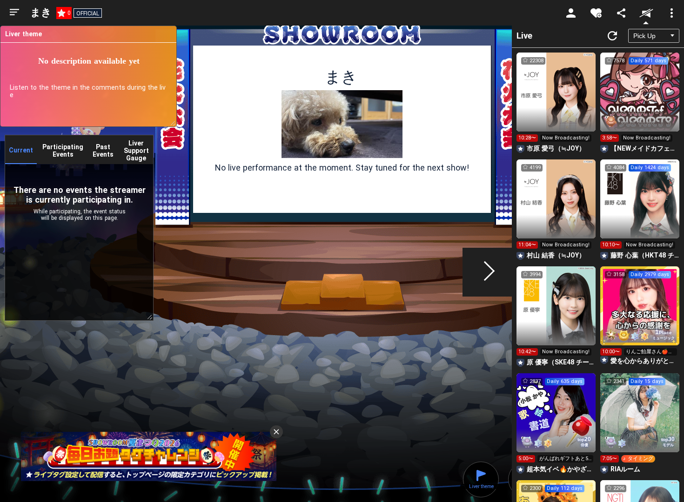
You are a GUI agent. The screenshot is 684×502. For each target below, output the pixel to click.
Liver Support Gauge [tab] (136, 150)
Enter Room (556, 100)
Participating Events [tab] (62, 150)
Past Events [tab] (103, 150)
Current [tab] (21, 150)
